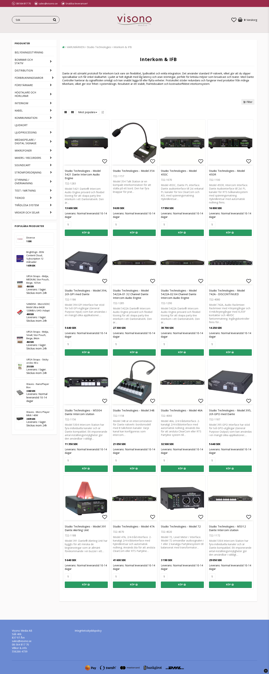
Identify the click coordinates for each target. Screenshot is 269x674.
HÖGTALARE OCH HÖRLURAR (25, 94)
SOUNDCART (23, 165)
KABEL (19, 110)
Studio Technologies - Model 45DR (227, 172)
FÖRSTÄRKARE (24, 85)
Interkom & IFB (122, 47)
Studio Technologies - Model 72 (181, 526)
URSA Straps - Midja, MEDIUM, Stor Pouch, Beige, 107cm (37, 279)
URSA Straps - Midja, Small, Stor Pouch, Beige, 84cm (37, 335)
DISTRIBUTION (24, 70)
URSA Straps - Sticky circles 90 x (37, 361)
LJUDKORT (21, 125)
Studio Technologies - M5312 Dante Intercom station (227, 528)
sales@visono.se (21, 641)
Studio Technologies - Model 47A (133, 526)
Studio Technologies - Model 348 (133, 410)
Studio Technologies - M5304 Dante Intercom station (83, 412)
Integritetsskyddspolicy (88, 630)
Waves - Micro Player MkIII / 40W (38, 413)
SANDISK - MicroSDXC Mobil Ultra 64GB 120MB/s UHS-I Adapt (38, 307)
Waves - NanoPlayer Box (37, 385)
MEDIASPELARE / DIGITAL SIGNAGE (25, 141)
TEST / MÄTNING (25, 190)
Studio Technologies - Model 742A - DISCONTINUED (227, 292)
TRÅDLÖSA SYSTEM (27, 205)
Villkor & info (19, 648)
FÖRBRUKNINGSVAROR (29, 77)
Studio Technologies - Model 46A (181, 410)
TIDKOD (20, 198)
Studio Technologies (99, 47)
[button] (233, 19)
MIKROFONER (23, 150)
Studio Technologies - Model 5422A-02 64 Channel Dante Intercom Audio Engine (179, 294)
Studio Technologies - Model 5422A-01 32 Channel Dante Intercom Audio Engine (131, 294)
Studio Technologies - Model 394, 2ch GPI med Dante (86, 292)
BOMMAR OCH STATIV (24, 61)
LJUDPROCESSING (26, 132)
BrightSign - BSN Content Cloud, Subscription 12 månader (35, 257)
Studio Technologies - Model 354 (133, 171)
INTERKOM (21, 103)
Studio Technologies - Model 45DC (179, 172)
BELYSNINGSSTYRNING (29, 52)
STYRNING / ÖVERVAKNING (24, 181)
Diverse (30, 237)
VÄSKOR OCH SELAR (27, 212)
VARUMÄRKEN (76, 47)
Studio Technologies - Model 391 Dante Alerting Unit (85, 528)
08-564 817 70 (20, 644)
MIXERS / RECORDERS (28, 158)
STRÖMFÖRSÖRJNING (28, 172)
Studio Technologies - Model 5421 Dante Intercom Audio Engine (83, 174)
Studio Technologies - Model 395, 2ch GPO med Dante (230, 412)
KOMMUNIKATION (26, 118)
